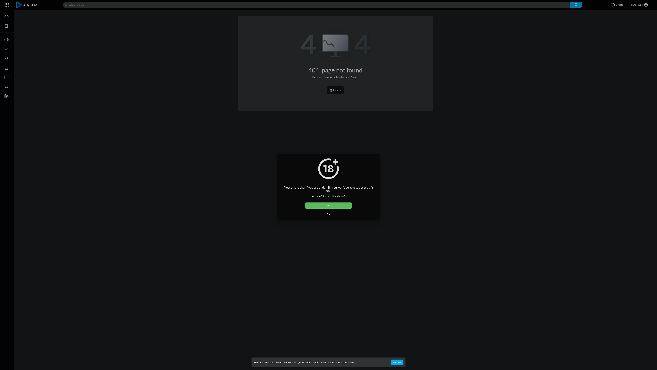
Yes (328, 205)
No (328, 213)
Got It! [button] (397, 362)
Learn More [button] (348, 362)
